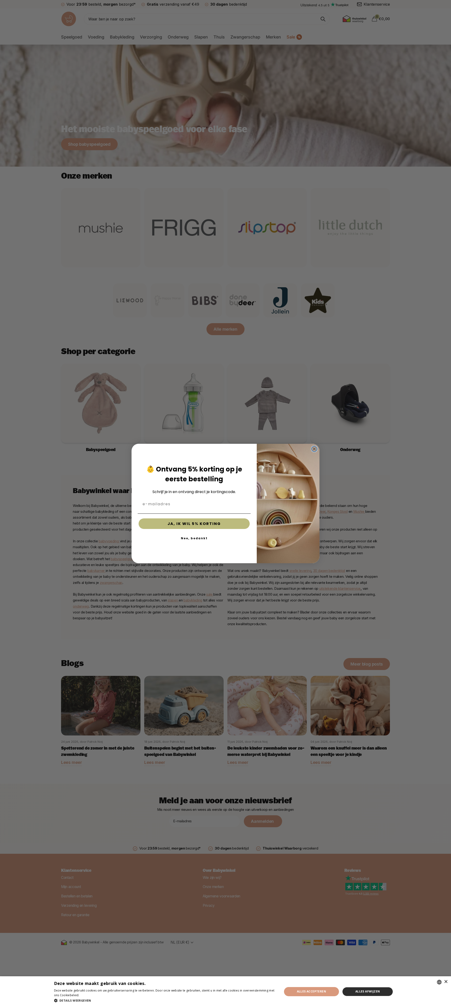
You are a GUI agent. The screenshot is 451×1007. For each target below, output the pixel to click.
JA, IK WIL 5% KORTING (194, 523)
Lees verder (88, 995)
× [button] (445, 982)
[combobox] (439, 982)
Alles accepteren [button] (311, 991)
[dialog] (225, 991)
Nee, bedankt (194, 538)
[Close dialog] (314, 449)
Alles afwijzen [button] (367, 991)
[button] (165, 1000)
